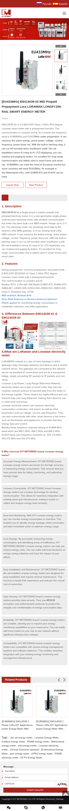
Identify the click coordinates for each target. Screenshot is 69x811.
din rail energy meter (21, 737)
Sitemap (59, 799)
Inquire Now (12, 185)
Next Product (36, 185)
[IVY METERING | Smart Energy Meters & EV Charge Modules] (7, 13)
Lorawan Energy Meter (46, 737)
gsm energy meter (19, 753)
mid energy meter (27, 745)
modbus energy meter (13, 741)
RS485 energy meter (38, 741)
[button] (64, 680)
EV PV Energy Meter (31, 757)
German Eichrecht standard (24, 749)
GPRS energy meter (42, 753)
